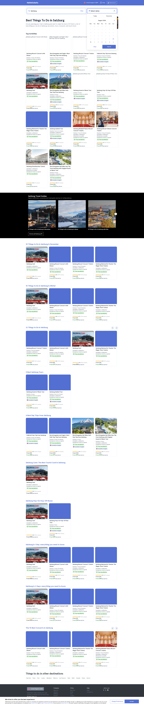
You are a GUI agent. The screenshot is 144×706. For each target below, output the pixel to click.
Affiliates (56, 694)
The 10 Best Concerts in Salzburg (39, 628)
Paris (38, 678)
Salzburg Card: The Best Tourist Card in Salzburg (45, 462)
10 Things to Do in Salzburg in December (42, 244)
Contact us (90, 692)
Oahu (69, 678)
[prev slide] (112, 328)
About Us (56, 690)
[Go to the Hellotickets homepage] (33, 2)
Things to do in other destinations (44, 673)
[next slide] (116, 328)
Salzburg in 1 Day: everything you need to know (45, 544)
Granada (78, 678)
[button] (37, 53)
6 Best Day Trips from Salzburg (38, 415)
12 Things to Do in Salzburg (37, 327)
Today (95, 16)
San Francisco (62, 678)
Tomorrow (109, 16)
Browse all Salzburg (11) (35, 234)
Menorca (55, 678)
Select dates (95, 11)
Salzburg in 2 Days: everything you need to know (46, 586)
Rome (34, 678)
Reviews (56, 695)
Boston (88, 678)
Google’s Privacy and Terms (46, 703)
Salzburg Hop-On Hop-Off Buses (39, 501)
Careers (56, 692)
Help (88, 690)
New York (28, 678)
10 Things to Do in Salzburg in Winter (41, 286)
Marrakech (49, 678)
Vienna (83, 678)
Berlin (73, 678)
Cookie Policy (34, 703)
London (43, 678)
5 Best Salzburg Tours (34, 372)
